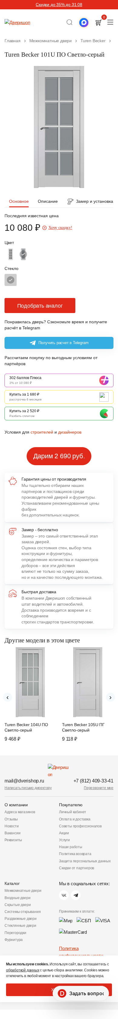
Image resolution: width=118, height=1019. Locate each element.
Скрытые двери (18, 905)
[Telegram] (75, 895)
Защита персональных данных (85, 861)
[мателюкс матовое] (11, 280)
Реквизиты (13, 840)
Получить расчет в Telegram (63, 342)
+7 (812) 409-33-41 (93, 780)
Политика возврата (75, 854)
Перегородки (15, 933)
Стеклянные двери (20, 925)
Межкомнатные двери (23, 891)
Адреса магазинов (20, 812)
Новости (12, 826)
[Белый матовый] (11, 254)
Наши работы (70, 847)
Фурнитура (14, 940)
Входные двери (17, 898)
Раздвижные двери (21, 919)
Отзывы (11, 819)
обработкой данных (22, 970)
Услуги (64, 840)
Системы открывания (23, 912)
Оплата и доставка (74, 819)
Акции (64, 833)
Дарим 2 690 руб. (59, 456)
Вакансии (12, 833)
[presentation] (7, 697)
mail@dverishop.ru (24, 780)
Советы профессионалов (80, 826)
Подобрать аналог (40, 306)
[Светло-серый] (23, 254)
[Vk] (64, 895)
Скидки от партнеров (76, 868)
